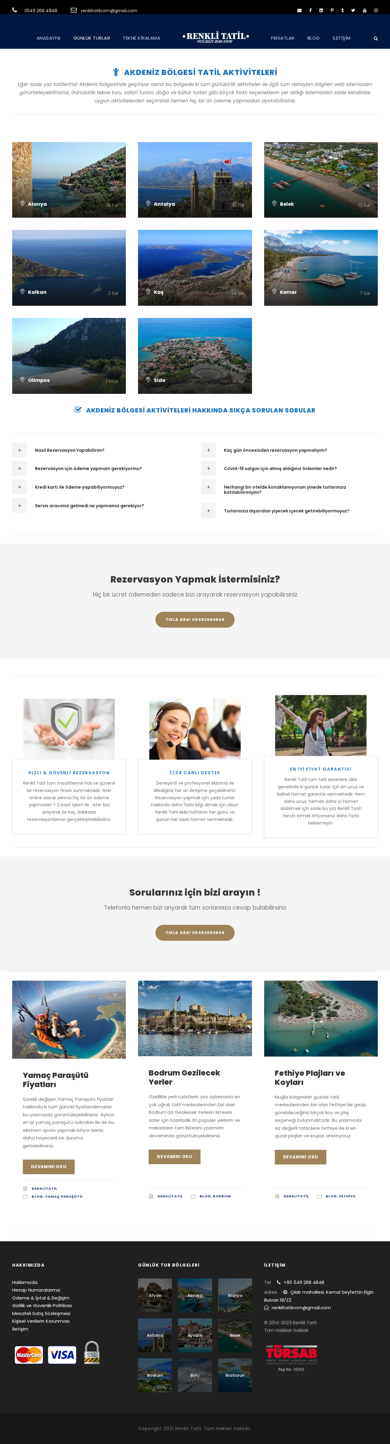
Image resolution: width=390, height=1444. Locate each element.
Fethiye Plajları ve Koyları (310, 1078)
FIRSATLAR (283, 38)
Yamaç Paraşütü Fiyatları (55, 1080)
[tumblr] (342, 10)
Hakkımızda (24, 1282)
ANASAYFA (49, 38)
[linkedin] (321, 10)
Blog (37, 1196)
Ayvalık (195, 1335)
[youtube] (365, 10)
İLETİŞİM (342, 38)
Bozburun (234, 1375)
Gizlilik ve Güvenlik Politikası (42, 1305)
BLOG (313, 38)
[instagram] (376, 10)
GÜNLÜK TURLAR (91, 38)
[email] (299, 10)
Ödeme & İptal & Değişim (40, 1298)
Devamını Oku (48, 1167)
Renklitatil (44, 1188)
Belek (235, 1335)
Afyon (155, 1295)
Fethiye (347, 1196)
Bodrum (222, 1196)
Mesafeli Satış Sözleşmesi (41, 1313)
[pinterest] (332, 10)
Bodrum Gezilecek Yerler (184, 1077)
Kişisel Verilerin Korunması (40, 1321)
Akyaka (194, 1295)
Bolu (194, 1375)
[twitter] (353, 10)
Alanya (235, 1295)
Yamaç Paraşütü (64, 1196)
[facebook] (310, 10)
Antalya (155, 1335)
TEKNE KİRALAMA (141, 38)
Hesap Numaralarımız (36, 1290)
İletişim (20, 1329)
